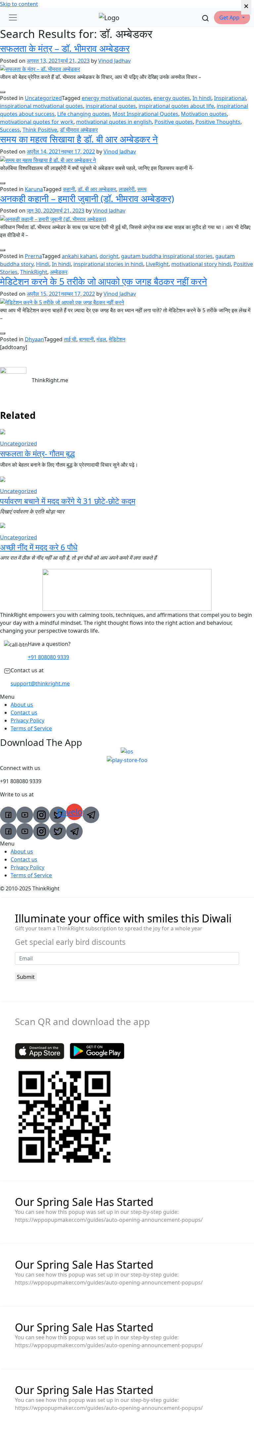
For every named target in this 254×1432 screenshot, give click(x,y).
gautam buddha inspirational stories (167, 256)
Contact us (24, 712)
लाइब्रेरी (127, 189)
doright (109, 256)
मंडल (101, 339)
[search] (205, 17)
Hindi (42, 264)
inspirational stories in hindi (108, 264)
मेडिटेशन (117, 339)
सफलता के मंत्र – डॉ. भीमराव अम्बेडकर (65, 48)
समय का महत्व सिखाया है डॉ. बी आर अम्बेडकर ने (79, 139)
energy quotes (171, 98)
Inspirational (230, 98)
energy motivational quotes (116, 98)
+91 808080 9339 (48, 657)
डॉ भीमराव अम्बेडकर (79, 129)
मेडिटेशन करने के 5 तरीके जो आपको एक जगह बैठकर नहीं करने (103, 281)
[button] (232, 17)
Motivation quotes (204, 113)
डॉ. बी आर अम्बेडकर (97, 189)
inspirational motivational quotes (41, 106)
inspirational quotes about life (176, 106)
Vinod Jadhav (114, 60)
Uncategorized (43, 98)
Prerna (33, 256)
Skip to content (19, 4)
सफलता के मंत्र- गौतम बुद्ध (37, 453)
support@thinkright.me (40, 683)
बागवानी (86, 339)
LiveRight (157, 264)
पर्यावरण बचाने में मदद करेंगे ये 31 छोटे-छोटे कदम (67, 500)
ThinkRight (33, 272)
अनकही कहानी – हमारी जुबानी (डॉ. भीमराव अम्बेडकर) (87, 198)
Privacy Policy (27, 720)
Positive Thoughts (217, 121)
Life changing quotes (83, 113)
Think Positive (39, 129)
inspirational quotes (111, 106)
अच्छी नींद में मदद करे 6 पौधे (38, 547)
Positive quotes (173, 121)
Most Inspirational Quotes (145, 113)
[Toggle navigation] (13, 17)
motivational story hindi (201, 264)
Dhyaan (34, 339)
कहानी (69, 189)
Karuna (34, 189)
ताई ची (70, 339)
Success (10, 129)
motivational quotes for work (36, 121)
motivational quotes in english (114, 121)
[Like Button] (2, 92)
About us (22, 704)
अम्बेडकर (58, 272)
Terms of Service (31, 728)
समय (142, 189)
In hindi (201, 98)
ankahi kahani (79, 256)
